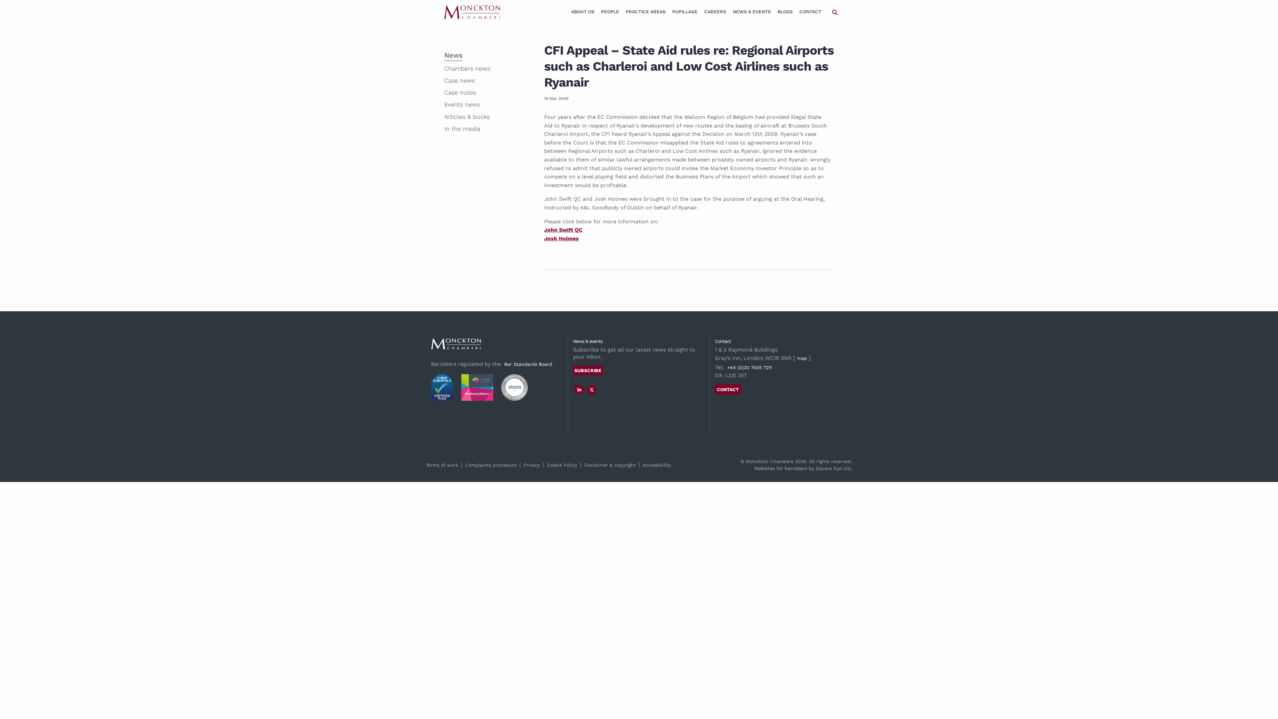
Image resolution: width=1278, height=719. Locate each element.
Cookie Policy (562, 465)
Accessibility (657, 465)
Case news (459, 80)
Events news (462, 104)
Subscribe (587, 370)
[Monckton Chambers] (472, 12)
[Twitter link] (591, 389)
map (802, 358)
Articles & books (467, 116)
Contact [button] (728, 389)
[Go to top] (1266, 687)
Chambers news (467, 68)
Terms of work (442, 465)
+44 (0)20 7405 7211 (749, 367)
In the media (462, 128)
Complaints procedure (491, 465)
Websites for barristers (780, 468)
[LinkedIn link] (579, 389)
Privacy (532, 465)
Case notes (460, 92)
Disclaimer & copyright (610, 465)
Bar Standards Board (528, 364)
